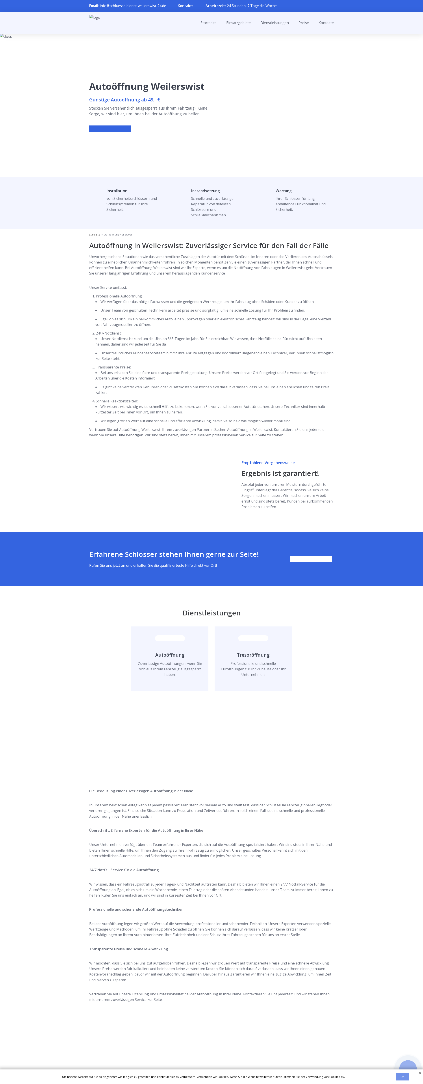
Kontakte (326, 22)
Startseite (208, 22)
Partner (205, 1057)
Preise (304, 22)
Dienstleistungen (274, 22)
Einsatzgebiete (238, 22)
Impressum (208, 1064)
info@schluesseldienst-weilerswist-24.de (133, 5)
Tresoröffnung (253, 655)
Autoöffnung (170, 655)
